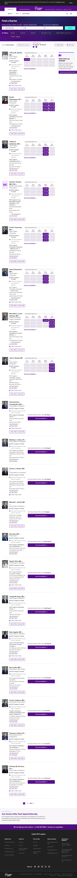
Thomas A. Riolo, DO (16, 733)
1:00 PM (52, 370)
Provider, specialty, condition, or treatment (12, 25)
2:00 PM (46, 237)
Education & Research (24, 9)
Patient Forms (59, 9)
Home (17, 13)
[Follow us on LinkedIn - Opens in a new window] (49, 866)
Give (69, 9)
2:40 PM (46, 282)
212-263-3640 (13, 688)
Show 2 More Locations (16, 219)
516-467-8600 (13, 461)
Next (31, 803)
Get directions (15, 81)
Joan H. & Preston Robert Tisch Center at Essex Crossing (16, 644)
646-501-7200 (13, 170)
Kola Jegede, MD (15, 632)
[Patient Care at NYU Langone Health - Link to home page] (38, 8)
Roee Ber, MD (14, 534)
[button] (70, 2)
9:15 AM (46, 154)
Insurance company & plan (30, 25)
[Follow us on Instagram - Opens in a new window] (42, 866)
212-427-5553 (13, 388)
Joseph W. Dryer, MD (16, 596)
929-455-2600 (13, 653)
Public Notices (57, 874)
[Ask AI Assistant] (71, 13)
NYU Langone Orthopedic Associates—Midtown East (15, 247)
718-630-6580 (13, 721)
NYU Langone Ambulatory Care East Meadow (15, 116)
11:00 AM (45, 109)
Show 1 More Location (16, 89)
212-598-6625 (13, 83)
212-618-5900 (13, 258)
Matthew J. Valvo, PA (16, 440)
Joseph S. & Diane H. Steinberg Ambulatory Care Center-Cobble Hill (17, 712)
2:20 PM (46, 279)
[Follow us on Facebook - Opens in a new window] (35, 866)
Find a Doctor (26, 13)
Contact (65, 9)
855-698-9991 (69, 875)
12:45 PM (52, 367)
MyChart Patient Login (49, 9)
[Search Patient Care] (67, 13)
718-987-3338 (13, 299)
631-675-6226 (13, 216)
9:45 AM (46, 194)
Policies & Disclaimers (48, 874)
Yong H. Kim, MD (15, 561)
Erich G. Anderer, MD (16, 700)
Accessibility (52, 875)
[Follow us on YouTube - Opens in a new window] (45, 866)
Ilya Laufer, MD (14, 667)
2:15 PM (46, 240)
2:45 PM (46, 320)
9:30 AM (45, 191)
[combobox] (12, 28)
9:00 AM (27, 59)
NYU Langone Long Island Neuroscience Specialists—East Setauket (15, 202)
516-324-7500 (13, 127)
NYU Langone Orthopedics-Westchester (13, 72)
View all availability (30, 68)
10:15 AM (52, 326)
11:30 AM (45, 234)
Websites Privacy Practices (67, 874)
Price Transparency (38, 874)
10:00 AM (51, 109)
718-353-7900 (13, 582)
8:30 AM (45, 148)
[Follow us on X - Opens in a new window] (38, 866)
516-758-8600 (13, 755)
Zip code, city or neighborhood (51, 25)
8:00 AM (45, 104)
